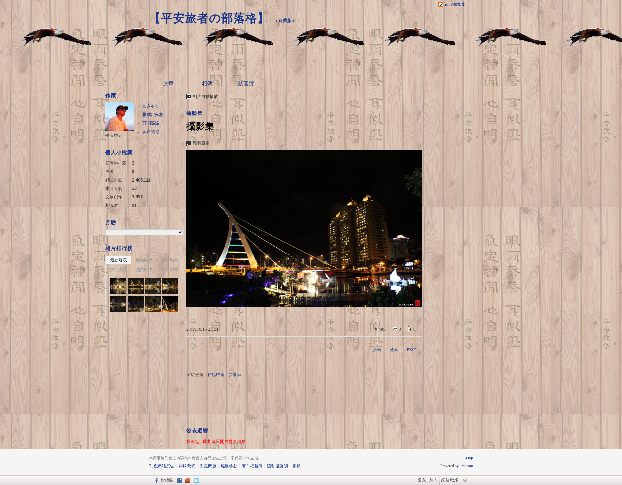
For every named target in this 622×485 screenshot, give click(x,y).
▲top (468, 458)
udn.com (466, 466)
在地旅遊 (215, 374)
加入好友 (151, 106)
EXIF (411, 349)
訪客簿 (246, 83)
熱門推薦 (169, 269)
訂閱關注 (151, 123)
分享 (394, 349)
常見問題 (208, 466)
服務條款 (229, 466)
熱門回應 (144, 269)
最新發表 (118, 259)
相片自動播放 (205, 96)
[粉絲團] (155, 480)
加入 (433, 480)
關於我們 (187, 466)
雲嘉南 (234, 374)
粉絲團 (167, 480)
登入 (422, 480)
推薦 (377, 349)
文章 (168, 83)
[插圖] (118, 286)
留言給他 (151, 131)
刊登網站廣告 (161, 466)
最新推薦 (169, 259)
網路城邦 (449, 480)
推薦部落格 (153, 114)
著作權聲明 (252, 466)
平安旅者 (113, 135)
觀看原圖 (201, 143)
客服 (296, 466)
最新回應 (144, 259)
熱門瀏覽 (118, 269)
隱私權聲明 (277, 466)
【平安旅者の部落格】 (209, 18)
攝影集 (194, 113)
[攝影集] (136, 304)
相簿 (207, 83)
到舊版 (285, 20)
